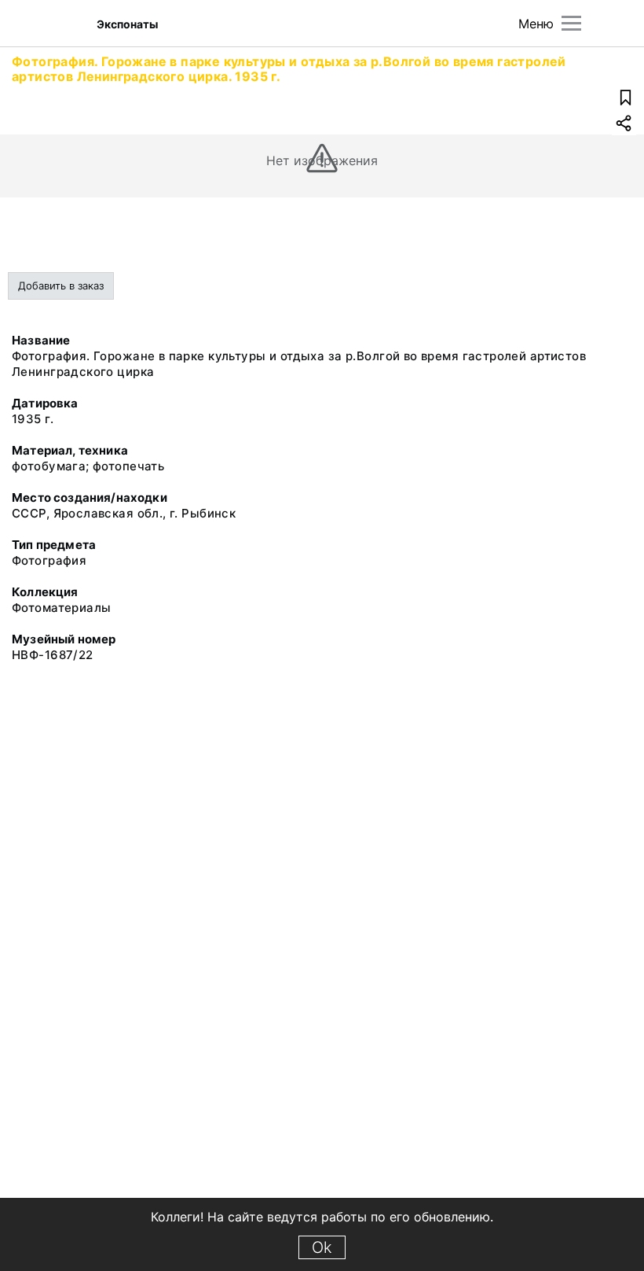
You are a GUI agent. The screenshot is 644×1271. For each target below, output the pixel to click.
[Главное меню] (571, 23)
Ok (322, 1247)
